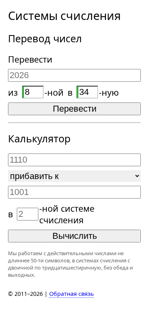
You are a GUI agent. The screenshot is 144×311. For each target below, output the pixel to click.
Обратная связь (71, 293)
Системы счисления (64, 15)
